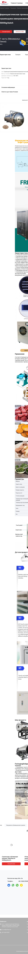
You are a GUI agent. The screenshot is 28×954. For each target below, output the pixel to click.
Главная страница (4, 8)
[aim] (21, 885)
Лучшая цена (6, 31)
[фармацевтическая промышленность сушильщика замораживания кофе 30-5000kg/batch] (11, 845)
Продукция (13, 8)
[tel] (25, 885)
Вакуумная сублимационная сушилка (15, 825)
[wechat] (17, 885)
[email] (8, 885)
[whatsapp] (13, 885)
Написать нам (20, 31)
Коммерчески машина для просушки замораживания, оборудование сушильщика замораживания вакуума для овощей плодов (11, 860)
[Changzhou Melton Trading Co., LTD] (4, 2)
